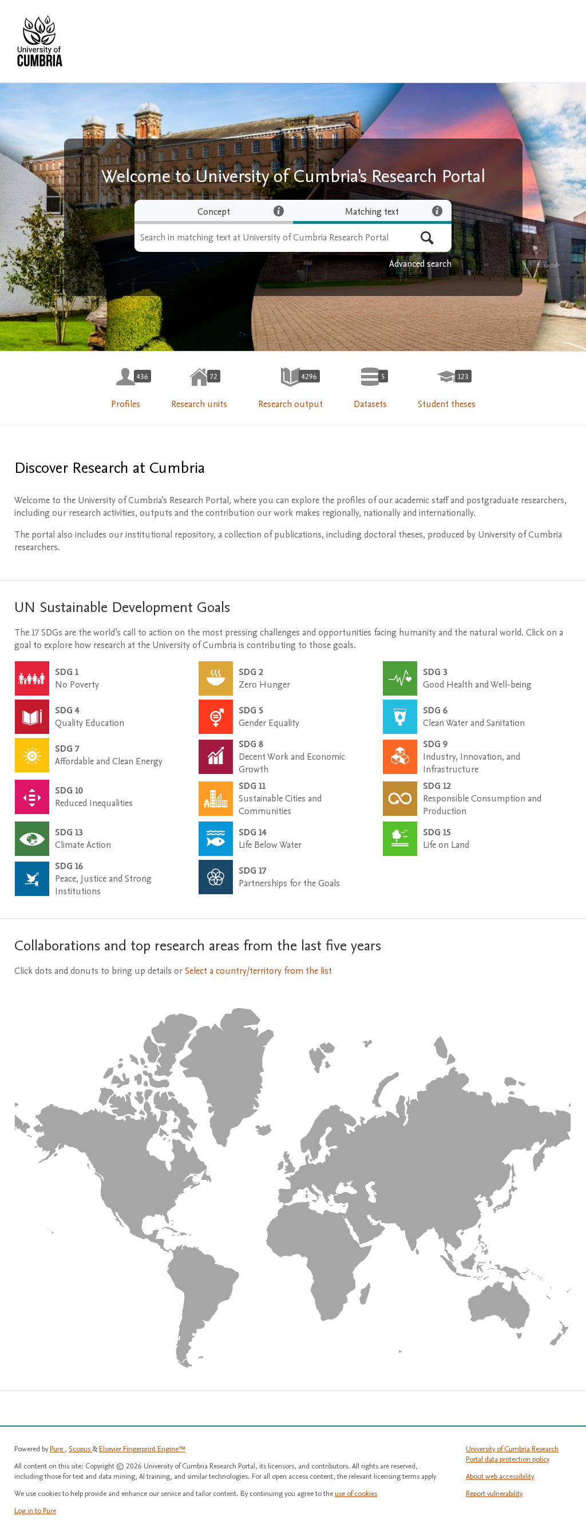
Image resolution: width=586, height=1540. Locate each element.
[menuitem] (125, 388)
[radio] (213, 212)
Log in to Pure (35, 1511)
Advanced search (420, 264)
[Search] (427, 238)
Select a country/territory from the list (258, 971)
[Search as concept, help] (278, 210)
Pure (57, 1449)
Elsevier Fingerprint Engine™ (142, 1449)
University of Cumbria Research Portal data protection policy (512, 1454)
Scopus (80, 1449)
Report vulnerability (494, 1493)
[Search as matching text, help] (437, 210)
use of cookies (356, 1493)
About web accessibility (500, 1476)
